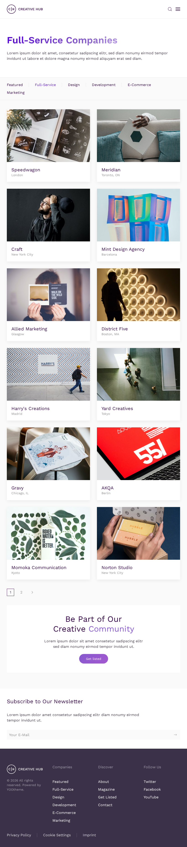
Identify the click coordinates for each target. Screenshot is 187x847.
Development (104, 85)
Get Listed (107, 797)
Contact (105, 805)
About (103, 781)
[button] (170, 9)
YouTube (151, 797)
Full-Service (45, 85)
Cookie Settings (57, 835)
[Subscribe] (175, 735)
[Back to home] (25, 9)
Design (74, 85)
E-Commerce (139, 85)
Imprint (89, 835)
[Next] (32, 592)
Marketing (16, 92)
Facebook (152, 789)
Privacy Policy (19, 835)
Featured (15, 85)
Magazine (106, 789)
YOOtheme (15, 789)
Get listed (93, 659)
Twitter (150, 781)
